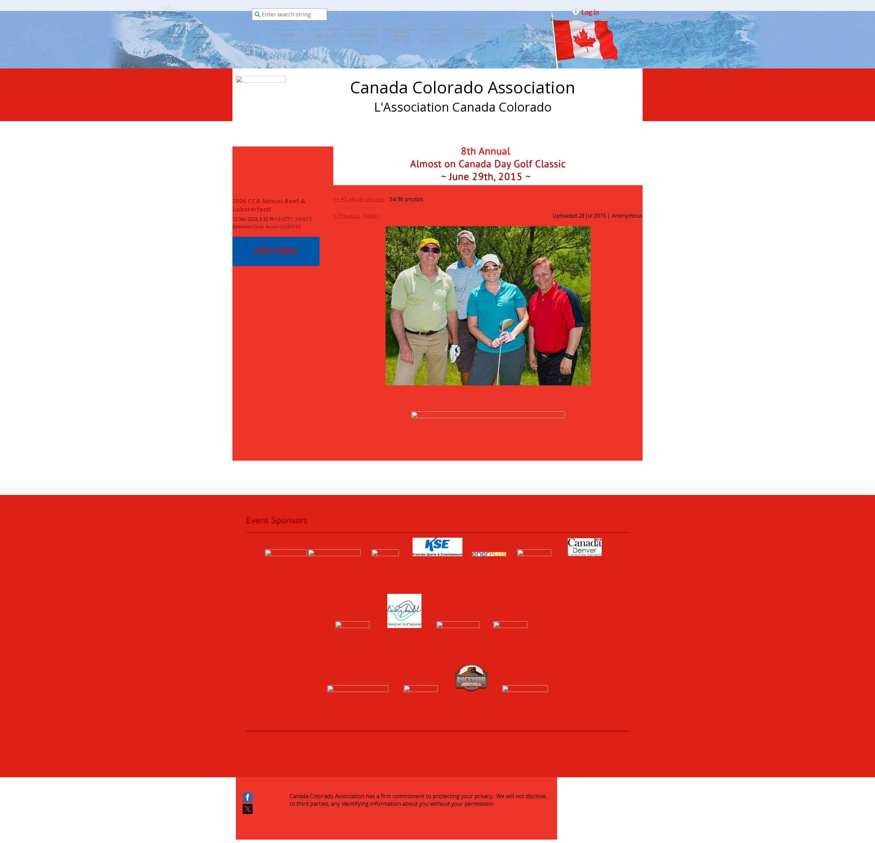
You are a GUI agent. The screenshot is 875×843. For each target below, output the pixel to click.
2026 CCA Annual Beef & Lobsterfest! (269, 205)
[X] (248, 809)
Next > (371, 215)
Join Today (276, 249)
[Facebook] (248, 797)
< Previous (346, 215)
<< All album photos (358, 199)
